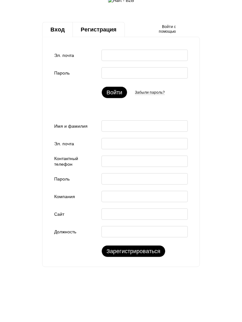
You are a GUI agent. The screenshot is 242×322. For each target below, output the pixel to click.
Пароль (62, 72)
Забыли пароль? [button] (150, 92)
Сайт (59, 214)
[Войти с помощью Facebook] (183, 29)
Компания (64, 196)
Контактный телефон (66, 161)
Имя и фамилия (71, 126)
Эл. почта (64, 55)
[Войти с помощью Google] (193, 29)
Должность (65, 231)
